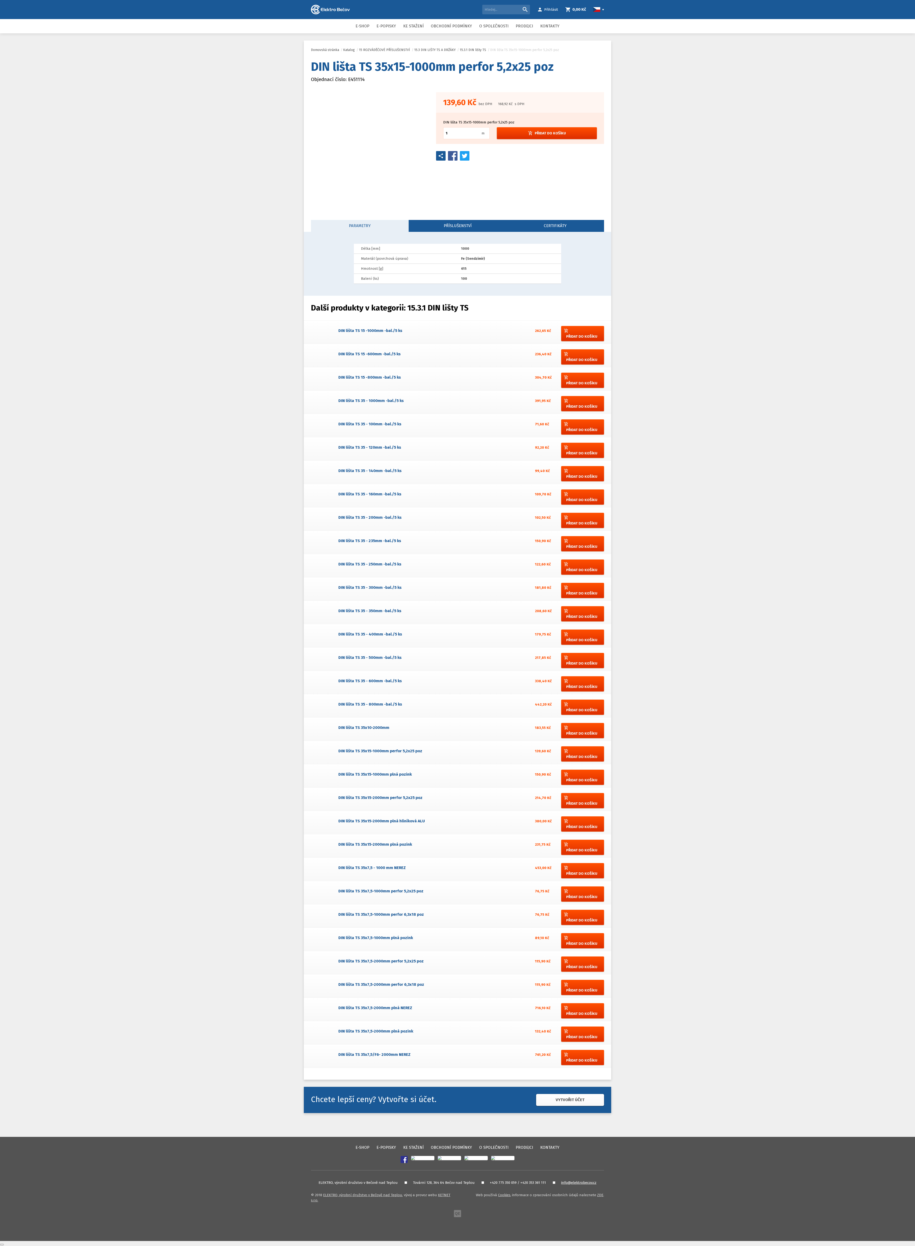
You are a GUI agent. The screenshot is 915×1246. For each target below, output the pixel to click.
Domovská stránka (325, 50)
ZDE (600, 1195)
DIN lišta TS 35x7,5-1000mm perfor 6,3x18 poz (381, 914)
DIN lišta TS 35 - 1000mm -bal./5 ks (371, 400)
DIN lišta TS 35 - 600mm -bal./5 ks (370, 680)
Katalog (349, 50)
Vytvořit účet (570, 1099)
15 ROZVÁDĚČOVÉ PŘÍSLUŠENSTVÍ (384, 50)
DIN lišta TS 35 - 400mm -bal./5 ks (370, 634)
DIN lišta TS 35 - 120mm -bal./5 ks (369, 447)
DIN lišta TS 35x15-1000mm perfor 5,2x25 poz (524, 50)
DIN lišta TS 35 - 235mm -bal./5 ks (369, 540)
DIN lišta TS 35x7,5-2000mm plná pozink (375, 1031)
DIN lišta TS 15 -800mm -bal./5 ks (369, 377)
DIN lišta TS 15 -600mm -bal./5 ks (369, 353)
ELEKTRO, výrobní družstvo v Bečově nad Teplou (362, 1195)
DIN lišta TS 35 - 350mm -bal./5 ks (369, 610)
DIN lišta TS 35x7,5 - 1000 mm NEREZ (372, 867)
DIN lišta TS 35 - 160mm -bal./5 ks (369, 494)
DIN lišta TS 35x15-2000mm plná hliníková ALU (381, 821)
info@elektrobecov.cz (578, 1182)
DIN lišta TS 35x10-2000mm (363, 727)
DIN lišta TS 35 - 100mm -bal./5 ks (369, 424)
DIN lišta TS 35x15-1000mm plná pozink (375, 774)
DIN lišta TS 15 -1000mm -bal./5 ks (370, 330)
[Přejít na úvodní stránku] (330, 9)
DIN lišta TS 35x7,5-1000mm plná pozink (375, 937)
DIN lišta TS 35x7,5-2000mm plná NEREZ (375, 1007)
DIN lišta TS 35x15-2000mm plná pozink (375, 844)
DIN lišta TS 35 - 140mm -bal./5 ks (370, 470)
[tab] (360, 226)
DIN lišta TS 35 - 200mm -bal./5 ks (370, 517)
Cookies (504, 1195)
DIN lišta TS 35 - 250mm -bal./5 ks (369, 564)
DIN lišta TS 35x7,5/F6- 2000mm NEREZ (374, 1054)
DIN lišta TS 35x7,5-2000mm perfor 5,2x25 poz (381, 961)
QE (457, 1213)
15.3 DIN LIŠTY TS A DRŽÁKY (435, 50)
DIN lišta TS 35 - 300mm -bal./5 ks (370, 587)
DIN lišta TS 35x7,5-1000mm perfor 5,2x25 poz (380, 891)
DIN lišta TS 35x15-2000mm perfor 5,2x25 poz (380, 797)
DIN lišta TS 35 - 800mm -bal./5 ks (370, 704)
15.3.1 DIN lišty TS (473, 50)
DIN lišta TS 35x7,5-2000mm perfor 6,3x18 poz (381, 984)
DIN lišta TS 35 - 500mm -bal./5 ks (370, 657)
